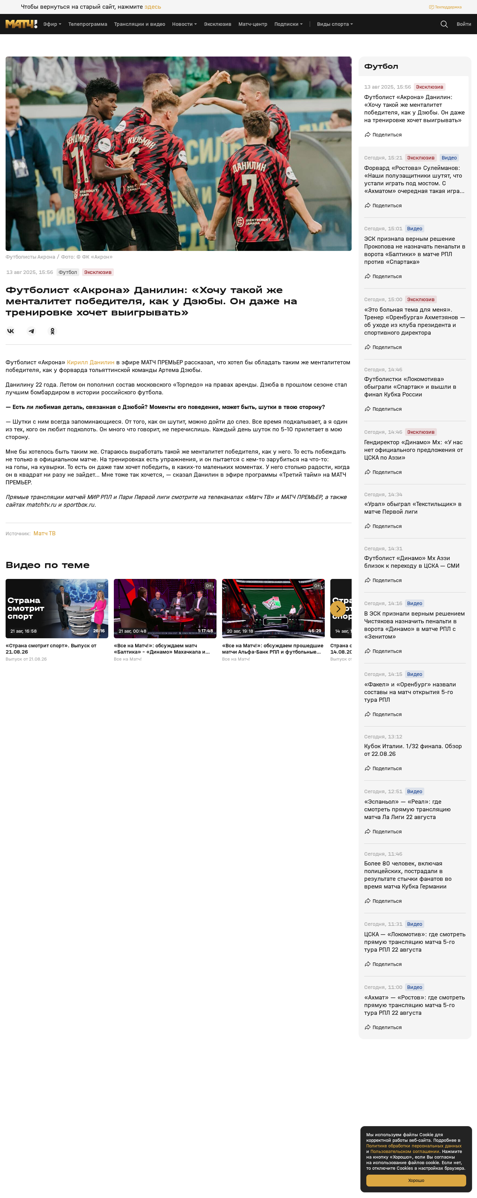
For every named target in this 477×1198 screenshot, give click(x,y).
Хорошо (416, 1180)
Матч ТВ (45, 533)
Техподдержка (448, 7)
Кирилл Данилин (91, 362)
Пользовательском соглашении (404, 1151)
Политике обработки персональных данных (414, 1146)
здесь (153, 6)
